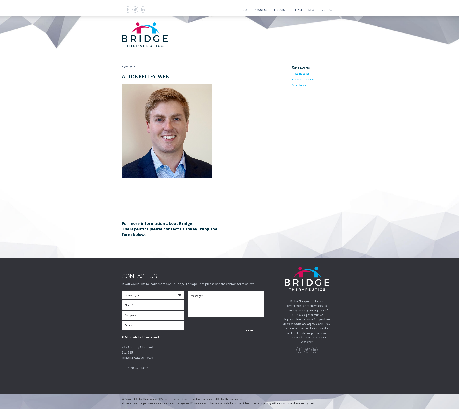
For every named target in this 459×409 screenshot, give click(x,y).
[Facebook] (128, 9)
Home (244, 9)
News (311, 9)
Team (298, 9)
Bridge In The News (303, 79)
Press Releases (300, 73)
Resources (281, 9)
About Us (261, 9)
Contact (328, 9)
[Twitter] (135, 9)
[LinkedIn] (143, 9)
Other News (299, 85)
